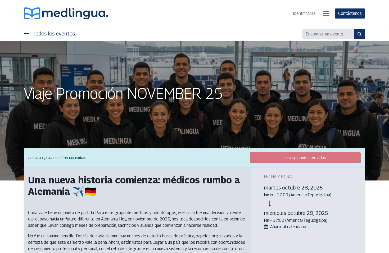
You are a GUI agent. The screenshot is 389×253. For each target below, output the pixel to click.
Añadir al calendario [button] (288, 226)
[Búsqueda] (359, 34)
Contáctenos (350, 13)
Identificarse (304, 13)
